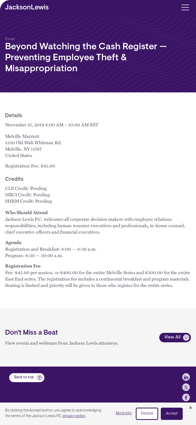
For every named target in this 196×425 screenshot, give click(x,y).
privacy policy (74, 416)
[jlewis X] (186, 387)
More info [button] (124, 413)
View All (172, 337)
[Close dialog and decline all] (190, 408)
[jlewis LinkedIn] (186, 377)
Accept (172, 414)
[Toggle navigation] (185, 7)
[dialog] (98, 414)
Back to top (24, 377)
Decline (147, 414)
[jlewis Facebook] (186, 397)
